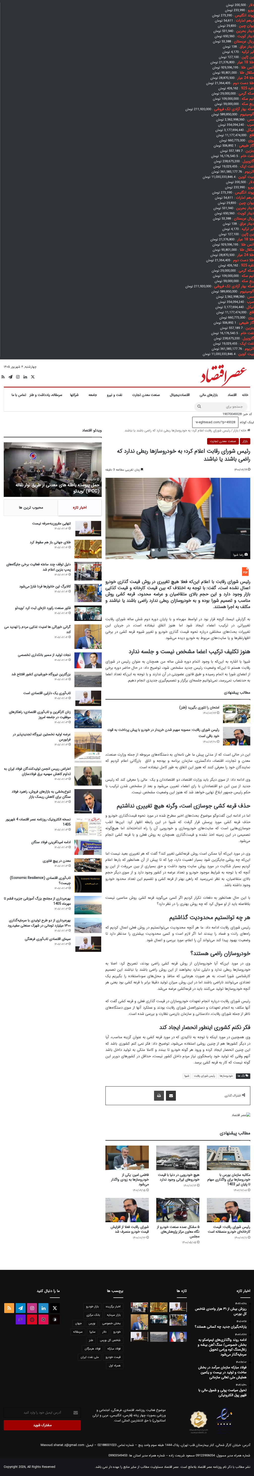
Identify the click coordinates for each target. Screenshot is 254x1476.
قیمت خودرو (113, 1357)
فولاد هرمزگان (92, 1348)
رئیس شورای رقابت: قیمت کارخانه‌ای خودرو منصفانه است (229, 1229)
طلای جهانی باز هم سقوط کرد (50, 542)
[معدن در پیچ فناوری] (88, 865)
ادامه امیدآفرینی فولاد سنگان (51, 842)
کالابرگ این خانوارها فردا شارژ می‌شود (45, 586)
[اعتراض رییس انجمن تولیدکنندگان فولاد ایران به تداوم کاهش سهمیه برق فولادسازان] (88, 776)
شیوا (186, 1076)
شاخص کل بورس (110, 1340)
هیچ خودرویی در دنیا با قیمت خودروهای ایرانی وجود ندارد (178, 1177)
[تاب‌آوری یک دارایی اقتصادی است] (88, 698)
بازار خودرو (92, 1306)
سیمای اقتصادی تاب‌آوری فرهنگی (48, 939)
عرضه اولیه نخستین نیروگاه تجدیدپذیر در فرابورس (42, 737)
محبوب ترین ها (31, 508)
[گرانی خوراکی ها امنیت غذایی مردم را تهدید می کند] (88, 636)
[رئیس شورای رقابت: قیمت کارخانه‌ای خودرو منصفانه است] (228, 1210)
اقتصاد (232, 395)
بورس (92, 1323)
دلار (104, 1331)
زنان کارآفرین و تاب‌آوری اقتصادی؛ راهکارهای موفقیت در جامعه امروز (40, 714)
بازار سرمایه (114, 1315)
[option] (53, 469)
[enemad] (224, 1433)
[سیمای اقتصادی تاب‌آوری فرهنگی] (88, 944)
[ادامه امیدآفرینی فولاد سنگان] (88, 847)
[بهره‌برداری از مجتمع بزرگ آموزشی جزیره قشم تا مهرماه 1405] (88, 905)
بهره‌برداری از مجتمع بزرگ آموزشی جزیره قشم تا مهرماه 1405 (37, 901)
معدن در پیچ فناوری (57, 861)
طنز (91, 1340)
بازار (235, 430)
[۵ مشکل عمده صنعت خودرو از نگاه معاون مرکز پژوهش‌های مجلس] (178, 1210)
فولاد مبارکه (114, 1348)
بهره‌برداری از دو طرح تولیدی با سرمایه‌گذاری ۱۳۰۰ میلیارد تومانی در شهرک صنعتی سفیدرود (39, 923)
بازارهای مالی (209, 395)
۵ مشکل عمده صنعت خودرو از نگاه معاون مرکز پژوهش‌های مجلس (178, 1231)
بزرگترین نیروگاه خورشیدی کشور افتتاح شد (41, 674)
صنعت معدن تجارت (146, 395)
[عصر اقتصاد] (222, 374)
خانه (245, 395)
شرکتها (74, 395)
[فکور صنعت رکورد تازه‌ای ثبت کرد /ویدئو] (88, 613)
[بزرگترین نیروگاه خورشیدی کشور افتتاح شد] (88, 679)
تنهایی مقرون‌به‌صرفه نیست (51, 523)
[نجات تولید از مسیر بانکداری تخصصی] (88, 660)
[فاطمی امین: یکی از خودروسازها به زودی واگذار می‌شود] (127, 1158)
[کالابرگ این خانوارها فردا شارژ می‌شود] (88, 593)
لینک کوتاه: (246, 422)
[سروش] (55, 1319)
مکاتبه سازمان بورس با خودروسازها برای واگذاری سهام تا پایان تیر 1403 (228, 1179)
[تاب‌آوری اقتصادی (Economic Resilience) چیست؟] (88, 884)
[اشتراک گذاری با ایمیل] (171, 1096)
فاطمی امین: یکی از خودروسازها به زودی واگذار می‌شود (130, 1179)
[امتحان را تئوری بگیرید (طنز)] (236, 714)
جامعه (93, 395)
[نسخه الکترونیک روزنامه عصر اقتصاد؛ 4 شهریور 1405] (88, 826)
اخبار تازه (80, 508)
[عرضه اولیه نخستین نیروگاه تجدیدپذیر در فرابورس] (88, 747)
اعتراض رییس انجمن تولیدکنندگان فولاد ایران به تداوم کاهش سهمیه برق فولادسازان (37, 771)
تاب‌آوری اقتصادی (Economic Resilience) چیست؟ (40, 880)
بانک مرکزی (93, 1315)
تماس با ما (19, 395)
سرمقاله (78, 1331)
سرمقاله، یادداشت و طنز (46, 395)
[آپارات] (43, 1319)
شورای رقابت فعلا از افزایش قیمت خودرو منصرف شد (130, 1229)
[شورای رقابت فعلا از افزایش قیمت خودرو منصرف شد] (127, 1210)
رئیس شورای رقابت (204, 1076)
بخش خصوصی (111, 1323)
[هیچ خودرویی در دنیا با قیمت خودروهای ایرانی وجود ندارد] (178, 1158)
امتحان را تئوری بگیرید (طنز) (199, 707)
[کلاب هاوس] (21, 1319)
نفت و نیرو (114, 395)
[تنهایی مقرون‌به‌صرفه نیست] (88, 528)
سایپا (92, 1331)
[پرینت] (159, 1096)
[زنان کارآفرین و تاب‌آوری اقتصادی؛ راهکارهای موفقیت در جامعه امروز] (88, 718)
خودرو (117, 1331)
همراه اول (115, 1365)
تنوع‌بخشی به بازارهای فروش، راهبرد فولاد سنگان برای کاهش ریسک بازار (41, 794)
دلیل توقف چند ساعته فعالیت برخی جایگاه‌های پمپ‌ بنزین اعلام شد (38, 567)
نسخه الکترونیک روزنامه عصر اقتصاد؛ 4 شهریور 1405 (38, 822)
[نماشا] (32, 1319)
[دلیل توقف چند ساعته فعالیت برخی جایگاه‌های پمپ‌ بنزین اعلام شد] (88, 571)
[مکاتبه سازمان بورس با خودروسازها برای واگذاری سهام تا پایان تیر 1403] (228, 1158)
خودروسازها (226, 1076)
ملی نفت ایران (90, 1357)
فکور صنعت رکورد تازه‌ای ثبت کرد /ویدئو (64, 491)
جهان (78, 1323)
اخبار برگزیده (113, 1306)
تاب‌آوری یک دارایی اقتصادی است (47, 693)
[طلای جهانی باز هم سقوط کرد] (88, 549)
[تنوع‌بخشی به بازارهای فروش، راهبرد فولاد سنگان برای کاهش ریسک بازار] (88, 801)
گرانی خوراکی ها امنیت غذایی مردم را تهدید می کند (37, 629)
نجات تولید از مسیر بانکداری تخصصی (44, 655)
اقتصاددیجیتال (180, 395)
